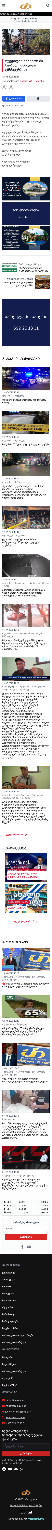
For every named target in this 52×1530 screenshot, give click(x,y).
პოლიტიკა (8, 977)
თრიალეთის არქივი (14, 1342)
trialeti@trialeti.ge (15, 1400)
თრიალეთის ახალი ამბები (28, 633)
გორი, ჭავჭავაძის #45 (18, 1411)
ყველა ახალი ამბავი (16, 834)
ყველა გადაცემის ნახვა (26, 921)
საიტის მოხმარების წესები (26, 1505)
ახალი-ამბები (30, 18)
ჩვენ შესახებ (9, 1385)
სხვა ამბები (9, 1300)
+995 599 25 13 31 (15, 1423)
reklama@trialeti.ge (16, 1406)
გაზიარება (15, 98)
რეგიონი (39, 81)
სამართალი (8, 1119)
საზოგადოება (9, 687)
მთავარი (15, 18)
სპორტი (7, 1286)
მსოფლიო (8, 1293)
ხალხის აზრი (10, 1328)
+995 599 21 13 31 (15, 1417)
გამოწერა (26, 1237)
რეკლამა (7, 1024)
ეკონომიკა (8, 1272)
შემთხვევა (26, 81)
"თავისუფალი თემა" (26, 1175)
